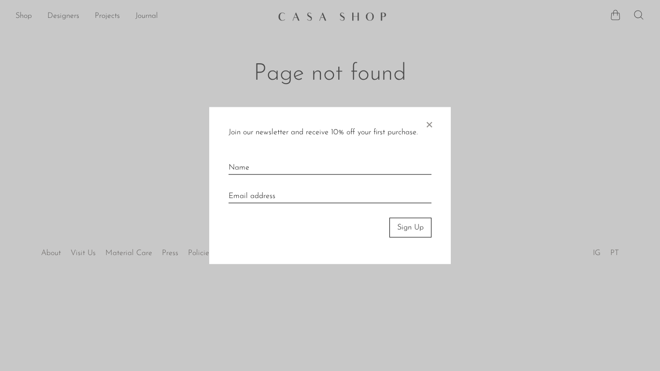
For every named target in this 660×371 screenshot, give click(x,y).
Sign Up (410, 227)
